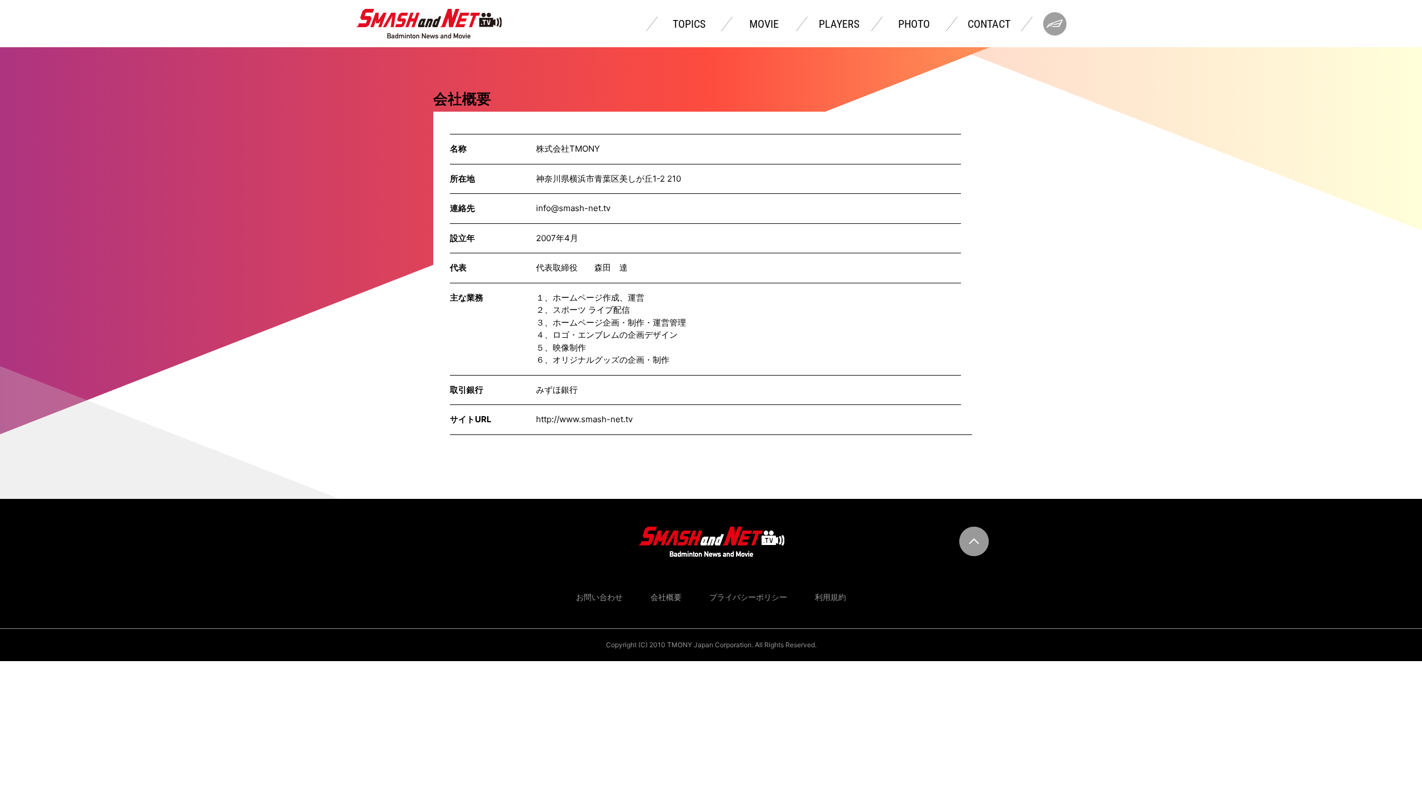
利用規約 (830, 597)
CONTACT (989, 24)
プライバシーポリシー (748, 597)
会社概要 (666, 597)
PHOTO (914, 24)
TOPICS (689, 24)
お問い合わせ (599, 597)
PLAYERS (839, 24)
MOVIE (764, 24)
